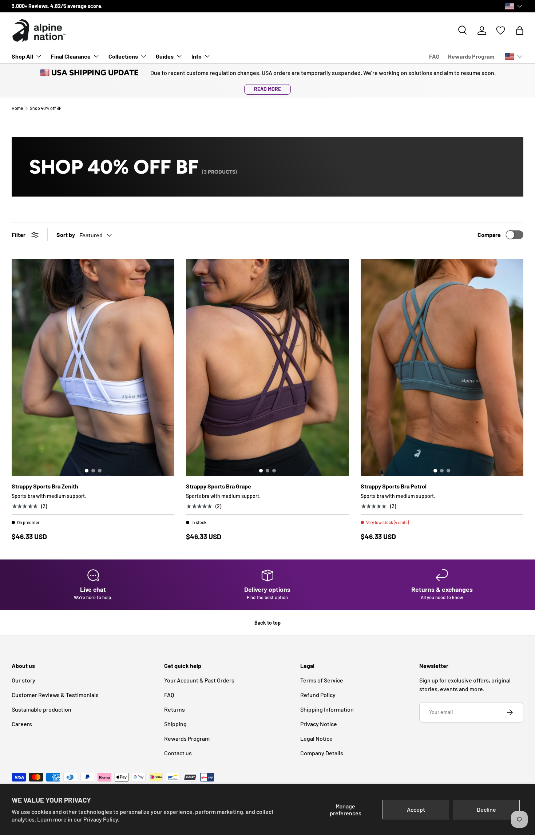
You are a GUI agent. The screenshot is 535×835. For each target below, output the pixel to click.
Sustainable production (41, 709)
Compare (489, 234)
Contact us (178, 752)
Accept (416, 809)
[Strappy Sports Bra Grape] (267, 367)
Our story (23, 680)
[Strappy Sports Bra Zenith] (93, 367)
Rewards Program (471, 56)
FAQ (434, 56)
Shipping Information (327, 709)
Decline (486, 809)
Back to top (267, 623)
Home (17, 108)
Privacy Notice (318, 723)
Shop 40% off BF (46, 108)
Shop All (22, 56)
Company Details (321, 752)
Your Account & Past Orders (199, 680)
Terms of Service (321, 680)
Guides (165, 56)
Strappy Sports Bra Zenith (45, 486)
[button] (519, 30)
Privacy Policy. (101, 819)
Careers (22, 723)
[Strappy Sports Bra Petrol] (442, 367)
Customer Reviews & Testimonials (55, 694)
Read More (267, 89)
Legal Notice (316, 738)
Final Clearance (71, 56)
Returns (174, 709)
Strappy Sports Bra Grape (218, 486)
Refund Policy (318, 694)
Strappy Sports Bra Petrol (394, 486)
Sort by (65, 234)
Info (196, 56)
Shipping (175, 723)
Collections (123, 56)
